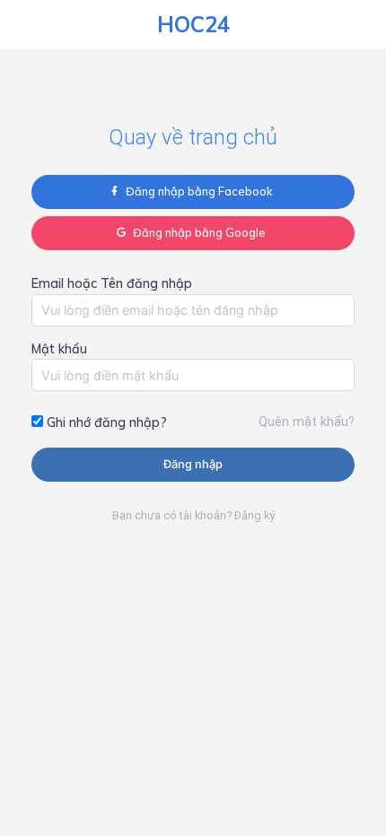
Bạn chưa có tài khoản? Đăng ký (193, 515)
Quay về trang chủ (193, 137)
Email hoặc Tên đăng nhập (111, 283)
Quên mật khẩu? (307, 422)
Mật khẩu (59, 349)
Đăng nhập (193, 464)
